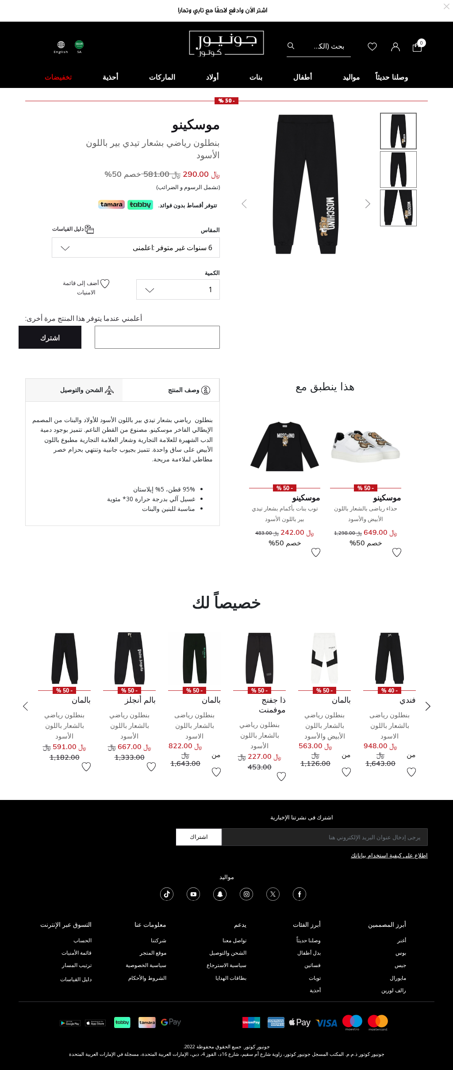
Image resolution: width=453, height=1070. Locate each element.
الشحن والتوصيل (227, 952)
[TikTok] (166, 893)
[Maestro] (352, 1022)
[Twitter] (273, 893)
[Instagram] (246, 893)
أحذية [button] (110, 76)
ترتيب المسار (77, 965)
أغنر (401, 940)
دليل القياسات (68, 228)
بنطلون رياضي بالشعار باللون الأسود (259, 735)
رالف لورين (393, 990)
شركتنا (158, 940)
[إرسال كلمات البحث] (291, 46)
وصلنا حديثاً (308, 940)
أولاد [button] (212, 76)
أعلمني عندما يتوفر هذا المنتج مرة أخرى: (83, 318)
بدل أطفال (309, 952)
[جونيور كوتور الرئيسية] (226, 43)
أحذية (315, 990)
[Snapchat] (219, 893)
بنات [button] (256, 76)
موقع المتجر (153, 952)
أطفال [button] (302, 76)
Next (427, 706)
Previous (25, 706)
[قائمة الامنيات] (396, 552)
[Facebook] (299, 893)
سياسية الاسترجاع (226, 965)
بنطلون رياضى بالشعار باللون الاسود (389, 725)
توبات (315, 978)
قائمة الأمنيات (76, 952)
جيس (400, 965)
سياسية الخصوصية (146, 965)
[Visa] (326, 1022)
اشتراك (199, 837)
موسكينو (196, 124)
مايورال (398, 978)
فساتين (312, 965)
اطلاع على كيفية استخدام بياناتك (389, 855)
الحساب (82, 940)
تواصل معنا (233, 940)
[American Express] (276, 1022)
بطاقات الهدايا (230, 978)
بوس (400, 952)
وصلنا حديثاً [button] (392, 76)
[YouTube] (193, 893)
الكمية (212, 273)
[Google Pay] (171, 1022)
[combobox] (319, 46)
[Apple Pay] (300, 1022)
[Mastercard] (378, 1022)
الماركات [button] (162, 76)
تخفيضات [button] (58, 76)
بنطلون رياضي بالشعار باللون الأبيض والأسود (324, 725)
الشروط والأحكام (147, 978)
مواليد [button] (351, 76)
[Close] (446, 5)
